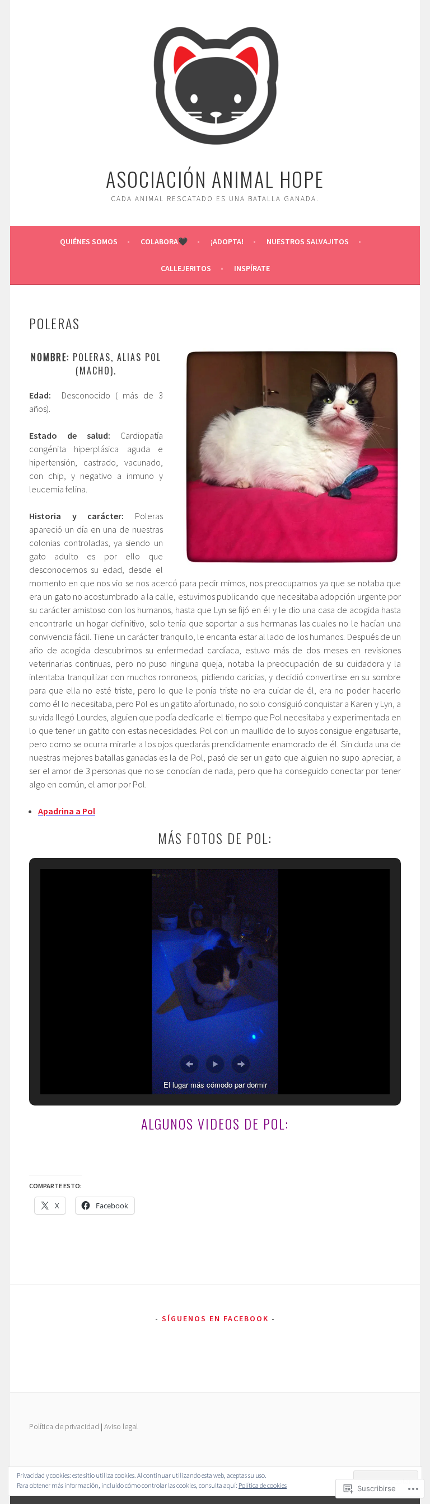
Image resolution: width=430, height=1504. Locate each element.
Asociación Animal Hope (215, 178)
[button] (189, 1064)
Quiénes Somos (89, 241)
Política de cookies (263, 1485)
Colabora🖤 (164, 241)
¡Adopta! (227, 241)
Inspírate (252, 268)
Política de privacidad (64, 1426)
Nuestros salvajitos (308, 241)
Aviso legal (121, 1426)
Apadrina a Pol (66, 811)
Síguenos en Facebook (215, 1318)
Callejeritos (186, 268)
